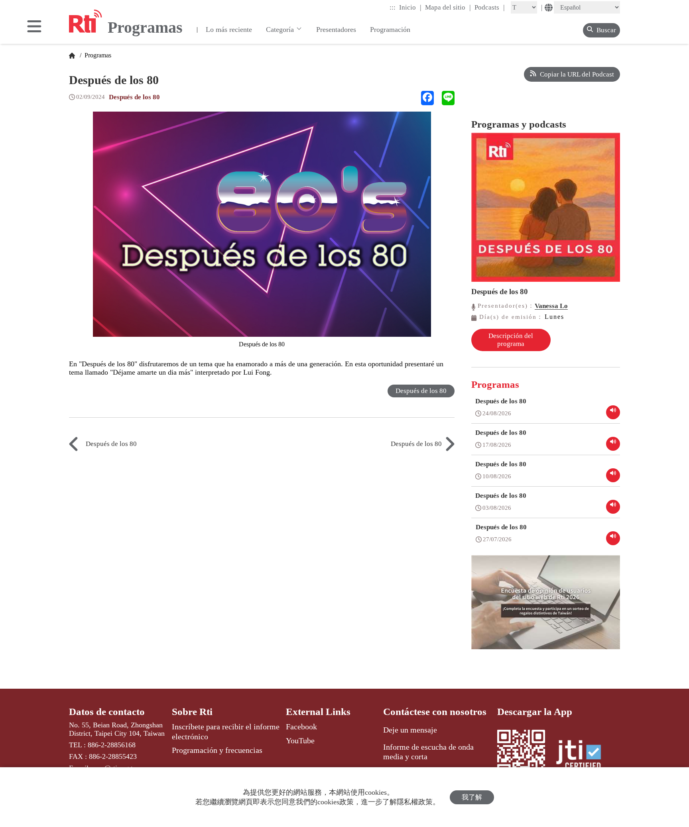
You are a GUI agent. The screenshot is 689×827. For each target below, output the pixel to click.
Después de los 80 (134, 97)
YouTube (300, 740)
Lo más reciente (229, 29)
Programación (390, 29)
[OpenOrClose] (34, 27)
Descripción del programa (510, 340)
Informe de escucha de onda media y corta (428, 752)
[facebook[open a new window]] (427, 98)
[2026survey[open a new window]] (545, 608)
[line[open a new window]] (448, 98)
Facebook (301, 726)
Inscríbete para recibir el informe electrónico (226, 731)
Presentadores (336, 29)
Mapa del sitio (448, 7)
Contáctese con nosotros (434, 711)
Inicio (410, 7)
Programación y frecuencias (217, 750)
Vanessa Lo (551, 306)
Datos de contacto (107, 711)
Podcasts (489, 7)
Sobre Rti (192, 711)
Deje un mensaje (410, 729)
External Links (318, 711)
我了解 (472, 797)
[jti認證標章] (583, 756)
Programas (97, 55)
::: (393, 7)
